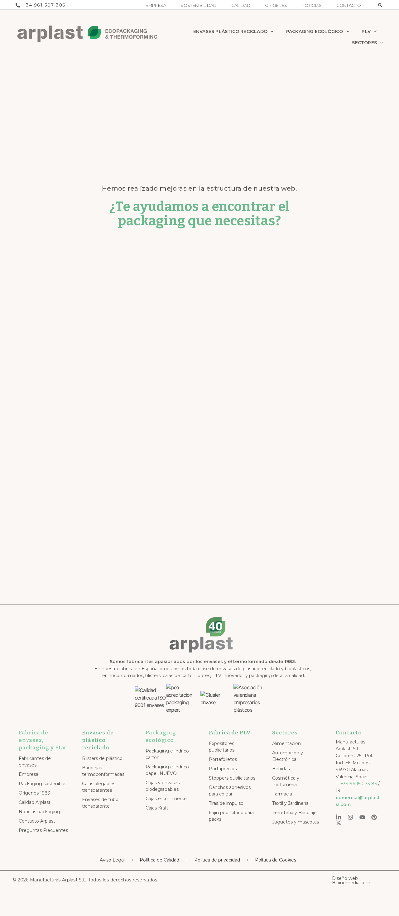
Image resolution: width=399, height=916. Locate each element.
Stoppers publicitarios (232, 778)
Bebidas (281, 768)
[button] (380, 5)
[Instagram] (350, 817)
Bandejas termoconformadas (103, 771)
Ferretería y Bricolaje (294, 812)
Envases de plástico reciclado (97, 740)
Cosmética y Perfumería (285, 781)
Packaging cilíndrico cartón (167, 754)
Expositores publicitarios (221, 747)
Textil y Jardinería (290, 803)
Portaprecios (223, 768)
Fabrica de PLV (230, 732)
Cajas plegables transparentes (98, 787)
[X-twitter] (338, 823)
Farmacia (282, 794)
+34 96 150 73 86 (358, 783)
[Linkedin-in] (338, 817)
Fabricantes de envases (35, 762)
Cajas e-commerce (166, 798)
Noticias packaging (39, 811)
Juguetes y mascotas (295, 822)
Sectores (364, 42)
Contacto (348, 5)
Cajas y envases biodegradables (163, 786)
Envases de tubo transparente (100, 803)
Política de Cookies (275, 860)
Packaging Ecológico (314, 31)
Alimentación (286, 743)
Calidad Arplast (34, 802)
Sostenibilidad (198, 5)
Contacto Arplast (37, 821)
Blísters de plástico (102, 758)
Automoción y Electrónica (287, 756)
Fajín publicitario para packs (231, 816)
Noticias (311, 5)
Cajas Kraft (157, 808)
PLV (366, 31)
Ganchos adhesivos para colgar (230, 791)
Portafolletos (223, 759)
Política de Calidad (159, 860)
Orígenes (276, 5)
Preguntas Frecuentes (43, 830)
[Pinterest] (374, 817)
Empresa (156, 5)
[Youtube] (362, 817)
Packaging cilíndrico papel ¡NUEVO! (167, 770)
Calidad (241, 5)
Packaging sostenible (42, 783)
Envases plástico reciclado (230, 31)
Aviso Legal (112, 860)
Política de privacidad (217, 860)
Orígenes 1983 (34, 793)
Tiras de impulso (226, 803)
